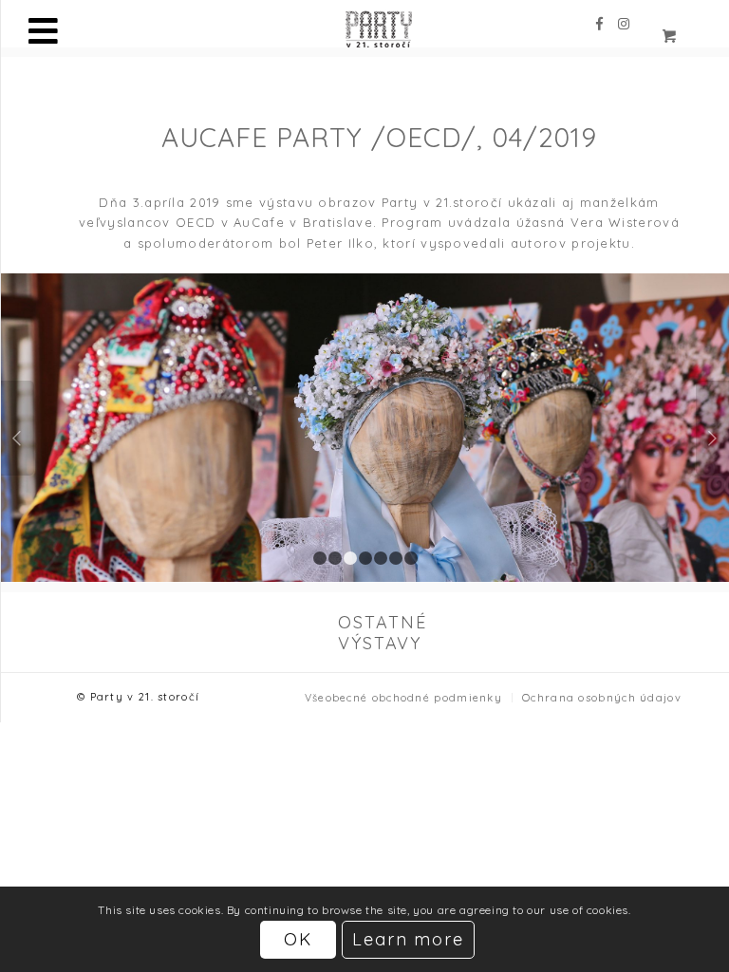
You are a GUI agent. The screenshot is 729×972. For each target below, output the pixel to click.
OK (298, 939)
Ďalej (712, 428)
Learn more (408, 939)
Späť (17, 428)
